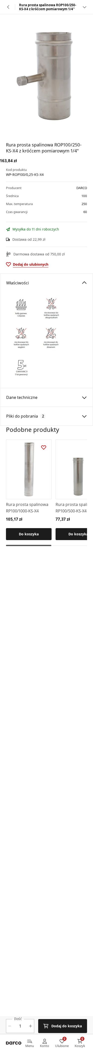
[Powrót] (8, 7)
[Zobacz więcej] (84, 7)
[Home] (13, 1043)
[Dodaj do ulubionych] (44, 448)
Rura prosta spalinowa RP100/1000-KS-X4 (27, 508)
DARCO (81, 188)
